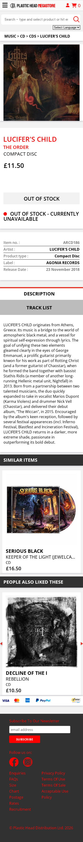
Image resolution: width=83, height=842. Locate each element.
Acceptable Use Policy (55, 794)
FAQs (13, 779)
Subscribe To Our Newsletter (34, 721)
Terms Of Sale (53, 785)
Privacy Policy (53, 773)
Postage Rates (16, 800)
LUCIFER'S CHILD (55, 36)
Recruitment (20, 809)
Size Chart (14, 788)
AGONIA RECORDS (63, 262)
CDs (32, 36)
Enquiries (17, 773)
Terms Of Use (53, 779)
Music (10, 36)
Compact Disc (67, 256)
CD (22, 36)
